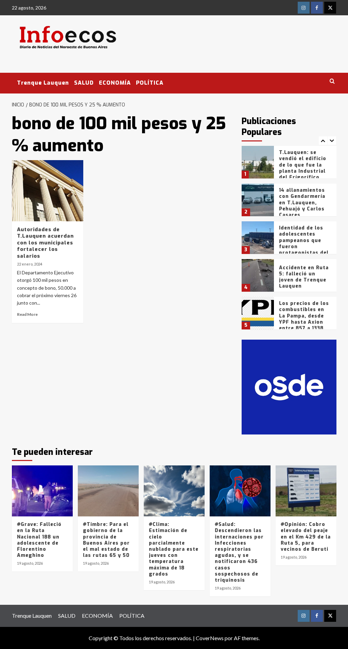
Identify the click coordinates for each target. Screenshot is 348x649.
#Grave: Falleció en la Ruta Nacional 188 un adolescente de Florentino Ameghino (39, 540)
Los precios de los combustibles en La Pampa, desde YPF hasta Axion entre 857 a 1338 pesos (304, 319)
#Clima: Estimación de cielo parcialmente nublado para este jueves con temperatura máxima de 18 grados (173, 549)
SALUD (84, 82)
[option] (289, 165)
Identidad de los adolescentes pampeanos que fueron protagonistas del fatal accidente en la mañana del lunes (304, 249)
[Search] (332, 81)
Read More (27, 314)
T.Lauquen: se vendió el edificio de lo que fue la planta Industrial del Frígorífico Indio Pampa (302, 168)
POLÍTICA (149, 82)
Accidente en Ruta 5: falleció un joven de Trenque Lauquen (304, 277)
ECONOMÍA (115, 82)
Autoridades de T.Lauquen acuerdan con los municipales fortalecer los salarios (45, 242)
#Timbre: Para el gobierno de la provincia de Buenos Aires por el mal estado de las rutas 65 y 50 (106, 540)
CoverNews (210, 638)
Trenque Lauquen (43, 82)
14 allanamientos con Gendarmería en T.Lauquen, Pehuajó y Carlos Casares (302, 202)
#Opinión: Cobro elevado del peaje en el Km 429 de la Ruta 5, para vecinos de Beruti (306, 536)
